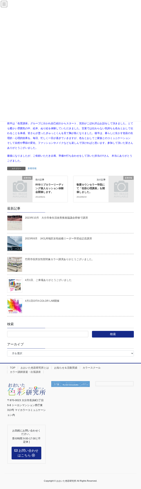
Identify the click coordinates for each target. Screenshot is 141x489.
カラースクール (92, 367)
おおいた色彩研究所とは (35, 367)
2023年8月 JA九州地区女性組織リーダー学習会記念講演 (58, 238)
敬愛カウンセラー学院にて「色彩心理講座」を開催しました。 (91, 188)
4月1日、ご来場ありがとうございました (48, 280)
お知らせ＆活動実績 (65, 367)
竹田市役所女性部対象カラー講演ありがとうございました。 (59, 259)
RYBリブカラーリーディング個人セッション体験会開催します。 (49, 188)
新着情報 (32, 168)
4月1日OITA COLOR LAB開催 (42, 300)
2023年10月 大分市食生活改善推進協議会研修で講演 (56, 217)
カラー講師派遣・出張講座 (25, 371)
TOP (12, 367)
